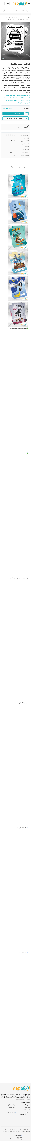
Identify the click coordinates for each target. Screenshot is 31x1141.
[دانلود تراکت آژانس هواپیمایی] (18, 211)
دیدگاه (11, 167)
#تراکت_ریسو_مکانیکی (11, 95)
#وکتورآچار (19, 103)
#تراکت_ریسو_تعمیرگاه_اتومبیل (23, 95)
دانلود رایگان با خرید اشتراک (14, 118)
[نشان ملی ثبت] (9, 1118)
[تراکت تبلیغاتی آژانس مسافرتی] (18, 237)
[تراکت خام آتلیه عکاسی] (18, 314)
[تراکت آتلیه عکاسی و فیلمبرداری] (18, 389)
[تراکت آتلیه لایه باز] (18, 889)
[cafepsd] (20, 3)
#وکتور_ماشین (17, 100)
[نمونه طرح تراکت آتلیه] (18, 514)
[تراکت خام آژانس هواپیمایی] (18, 288)
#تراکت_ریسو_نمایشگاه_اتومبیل (23, 98)
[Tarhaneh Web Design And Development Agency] (15, 1137)
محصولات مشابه (23, 167)
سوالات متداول (12, 1105)
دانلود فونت (12, 1107)
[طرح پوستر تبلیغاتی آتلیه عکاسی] (18, 639)
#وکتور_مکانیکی (9, 100)
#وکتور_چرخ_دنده (26, 103)
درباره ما (27, 1105)
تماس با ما (27, 1109)
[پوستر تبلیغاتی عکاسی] (18, 764)
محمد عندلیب (24, 128)
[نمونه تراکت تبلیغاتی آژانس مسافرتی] (18, 186)
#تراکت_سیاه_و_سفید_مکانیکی (8, 98)
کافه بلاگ (27, 1107)
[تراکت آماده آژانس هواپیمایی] (18, 262)
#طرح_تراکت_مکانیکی (25, 100)
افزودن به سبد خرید (13, 113)
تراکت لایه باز (18, 18)
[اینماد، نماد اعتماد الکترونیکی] (22, 1117)
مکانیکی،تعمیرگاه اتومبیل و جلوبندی (13, 19)
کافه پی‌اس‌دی (26, 18)
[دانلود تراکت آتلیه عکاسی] (18, 1014)
